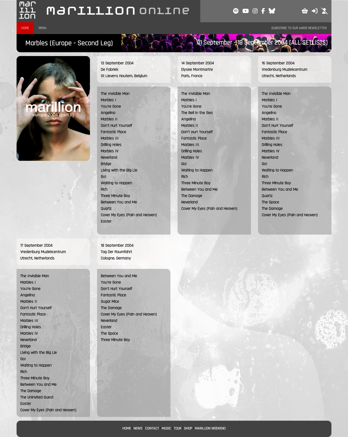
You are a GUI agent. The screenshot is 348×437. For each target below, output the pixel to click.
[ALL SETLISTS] (308, 43)
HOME (25, 28)
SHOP (188, 428)
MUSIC (166, 428)
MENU (42, 28)
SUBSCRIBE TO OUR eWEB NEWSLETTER (299, 28)
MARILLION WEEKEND (210, 428)
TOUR (177, 428)
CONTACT (152, 428)
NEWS (138, 428)
